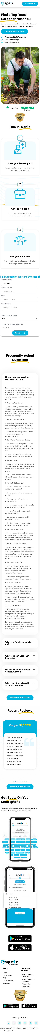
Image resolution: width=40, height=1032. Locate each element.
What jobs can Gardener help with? (17, 657)
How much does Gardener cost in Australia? (18, 670)
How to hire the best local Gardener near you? (17, 378)
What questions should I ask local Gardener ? (17, 684)
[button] (20, 378)
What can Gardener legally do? (18, 643)
